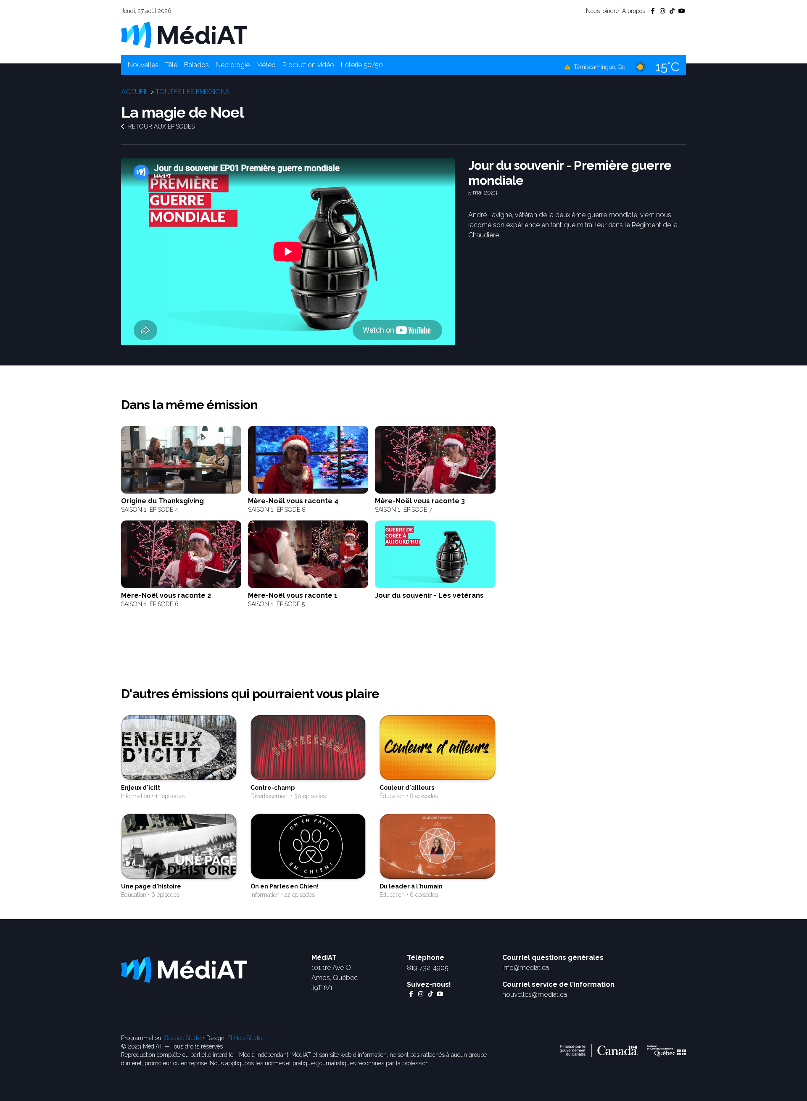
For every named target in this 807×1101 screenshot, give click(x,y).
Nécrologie (233, 65)
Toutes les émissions (192, 92)
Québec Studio (182, 1038)
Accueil (135, 92)
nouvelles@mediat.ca (534, 995)
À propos (633, 11)
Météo (266, 65)
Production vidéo (308, 65)
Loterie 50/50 (362, 65)
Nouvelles (143, 65)
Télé (171, 65)
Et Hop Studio (244, 1038)
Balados (196, 65)
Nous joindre (602, 11)
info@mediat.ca (525, 968)
